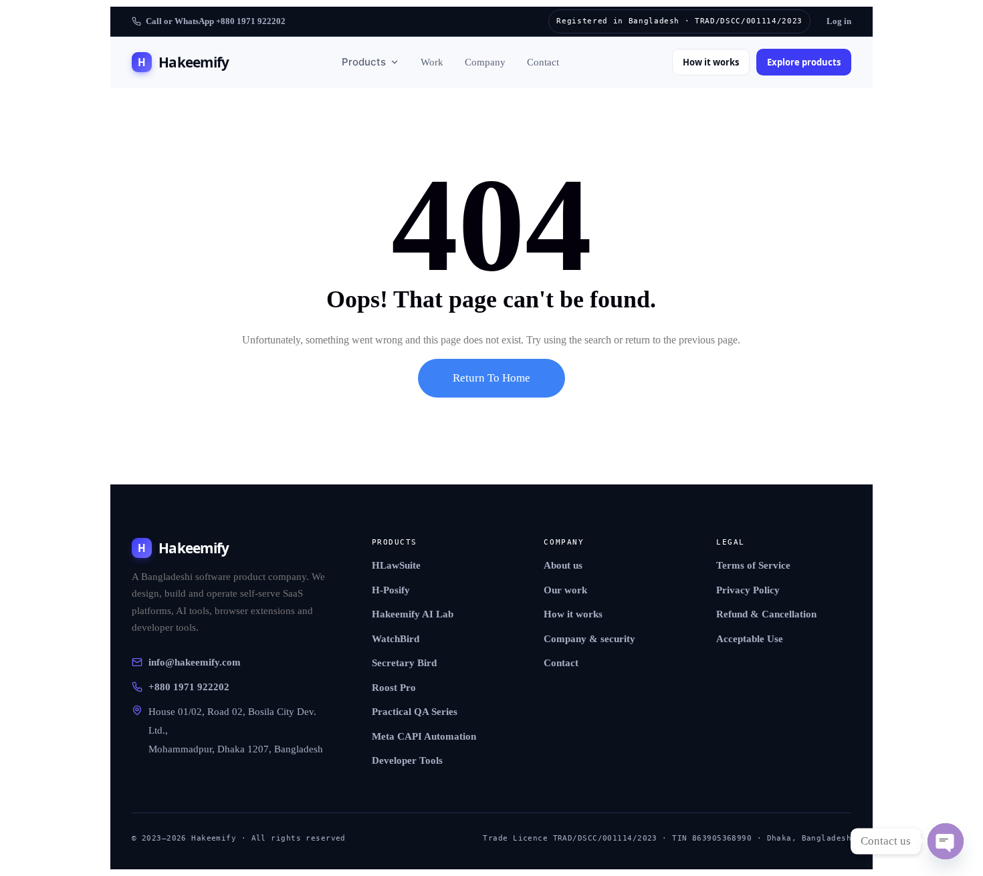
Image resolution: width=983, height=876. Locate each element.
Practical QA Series (414, 711)
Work (432, 62)
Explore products (804, 62)
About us (563, 565)
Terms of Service (753, 565)
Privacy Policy (748, 590)
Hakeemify (183, 62)
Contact (543, 62)
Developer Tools (407, 760)
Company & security (589, 638)
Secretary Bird (404, 663)
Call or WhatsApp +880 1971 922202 (216, 21)
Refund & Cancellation (766, 614)
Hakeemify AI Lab (412, 614)
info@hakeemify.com (194, 662)
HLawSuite (396, 565)
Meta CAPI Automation (424, 736)
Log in (839, 21)
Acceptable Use (749, 638)
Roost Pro (394, 687)
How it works (711, 62)
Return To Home (491, 378)
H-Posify (391, 590)
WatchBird (395, 638)
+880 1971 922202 (188, 687)
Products (364, 61)
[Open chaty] (945, 841)
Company (485, 62)
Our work (565, 590)
